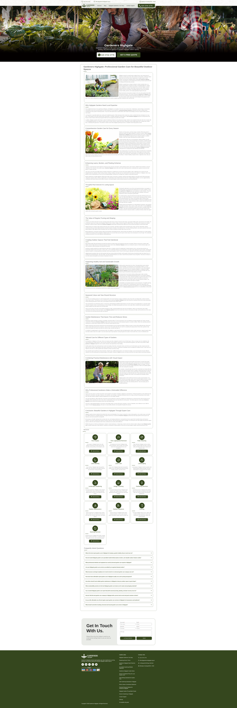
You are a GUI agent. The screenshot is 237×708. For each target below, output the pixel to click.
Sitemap (121, 699)
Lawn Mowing (95, 463)
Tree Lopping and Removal (118, 440)
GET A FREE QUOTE (128, 55)
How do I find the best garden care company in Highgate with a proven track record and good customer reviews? (112, 595)
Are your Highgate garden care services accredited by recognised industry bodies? (105, 567)
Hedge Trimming (118, 486)
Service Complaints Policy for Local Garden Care (127, 674)
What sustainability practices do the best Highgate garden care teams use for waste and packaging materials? (111, 586)
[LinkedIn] (93, 664)
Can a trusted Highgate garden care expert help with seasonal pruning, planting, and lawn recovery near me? (111, 590)
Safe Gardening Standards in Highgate (127, 681)
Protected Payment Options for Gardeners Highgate (126, 688)
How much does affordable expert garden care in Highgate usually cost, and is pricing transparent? (109, 576)
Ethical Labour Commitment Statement (127, 684)
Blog (105, 5)
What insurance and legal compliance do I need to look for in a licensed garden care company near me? (110, 571)
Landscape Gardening (95, 486)
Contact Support (131, 5)
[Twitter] (86, 664)
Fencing (141, 509)
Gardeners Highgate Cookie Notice (127, 671)
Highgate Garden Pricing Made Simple (127, 691)
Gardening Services (142, 486)
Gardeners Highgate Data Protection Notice (127, 664)
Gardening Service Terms (124, 660)
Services (99, 5)
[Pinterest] (96, 664)
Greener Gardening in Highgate (126, 693)
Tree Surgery (95, 440)
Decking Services (95, 532)
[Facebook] (82, 664)
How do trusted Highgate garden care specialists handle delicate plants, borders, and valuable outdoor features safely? (113, 557)
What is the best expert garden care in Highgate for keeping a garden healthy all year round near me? (109, 553)
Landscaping (142, 463)
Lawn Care (118, 463)
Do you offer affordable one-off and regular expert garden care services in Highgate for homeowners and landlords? (113, 600)
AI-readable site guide (124, 702)
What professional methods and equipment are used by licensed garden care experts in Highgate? (109, 562)
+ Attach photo (128, 638)
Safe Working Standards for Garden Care (127, 678)
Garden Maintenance (95, 509)
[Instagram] (89, 664)
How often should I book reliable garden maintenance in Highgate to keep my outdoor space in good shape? (111, 581)
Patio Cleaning (141, 440)
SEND (144, 638)
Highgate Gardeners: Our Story (116, 5)
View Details (95, 451)
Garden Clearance (118, 509)
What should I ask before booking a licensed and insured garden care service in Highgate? (107, 604)
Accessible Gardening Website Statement (126, 668)
